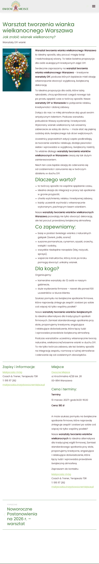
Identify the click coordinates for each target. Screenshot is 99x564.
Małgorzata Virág (12, 372)
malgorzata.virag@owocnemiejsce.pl (24, 385)
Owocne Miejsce (60, 372)
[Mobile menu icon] (93, 6)
